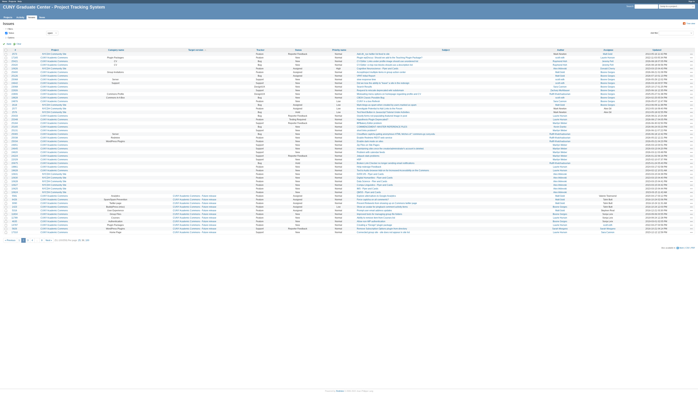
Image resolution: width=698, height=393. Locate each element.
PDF (693, 248)
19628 (14, 170)
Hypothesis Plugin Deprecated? (372, 119)
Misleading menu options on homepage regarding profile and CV (389, 94)
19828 (14, 97)
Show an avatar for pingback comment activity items (382, 207)
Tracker (260, 50)
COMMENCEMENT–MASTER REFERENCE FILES (382, 127)
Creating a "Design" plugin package (374, 225)
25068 (14, 79)
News (42, 17)
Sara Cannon (560, 87)
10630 (14, 177)
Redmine (340, 391)
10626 (14, 68)
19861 (14, 167)
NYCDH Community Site (54, 54)
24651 (14, 145)
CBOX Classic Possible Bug (370, 97)
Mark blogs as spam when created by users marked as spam (386, 105)
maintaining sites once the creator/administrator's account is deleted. (390, 148)
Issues (31, 17)
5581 (14, 196)
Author (560, 50)
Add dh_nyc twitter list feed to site (373, 54)
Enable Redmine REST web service (374, 137)
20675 (14, 163)
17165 (14, 57)
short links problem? (367, 130)
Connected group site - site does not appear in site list (383, 232)
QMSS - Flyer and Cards (369, 192)
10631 (14, 174)
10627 (14, 185)
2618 (14, 105)
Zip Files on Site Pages (368, 145)
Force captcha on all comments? (373, 199)
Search (629, 6)
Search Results (364, 87)
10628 (14, 181)
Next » (49, 240)
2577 (14, 108)
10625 (14, 188)
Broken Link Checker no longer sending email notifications (385, 163)
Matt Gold (607, 54)
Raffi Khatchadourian (559, 94)
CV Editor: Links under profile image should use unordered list (387, 61)
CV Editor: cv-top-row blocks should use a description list (385, 65)
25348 (14, 119)
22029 (14, 159)
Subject (446, 50)
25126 (14, 76)
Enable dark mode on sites (370, 141)
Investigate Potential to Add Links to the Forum (379, 108)
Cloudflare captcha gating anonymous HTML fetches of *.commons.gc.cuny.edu (396, 134)
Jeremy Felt (607, 61)
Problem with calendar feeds (371, 152)
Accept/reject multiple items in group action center (381, 72)
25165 (14, 127)
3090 (14, 203)
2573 (14, 54)
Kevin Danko (560, 127)
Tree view (690, 23)
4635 (14, 221)
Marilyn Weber (560, 123)
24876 (14, 101)
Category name (116, 50)
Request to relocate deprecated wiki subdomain (380, 90)
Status (11, 33)
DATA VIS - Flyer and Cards (370, 174)
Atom (681, 248)
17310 (14, 232)
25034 (14, 141)
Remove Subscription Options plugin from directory (382, 228)
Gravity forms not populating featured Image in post (382, 116)
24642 (14, 83)
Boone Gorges (608, 72)
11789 (14, 218)
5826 (14, 228)
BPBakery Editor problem (369, 123)
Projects (12, 1)
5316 (14, 210)
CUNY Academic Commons (54, 57)
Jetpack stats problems (368, 156)
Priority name (339, 50)
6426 (14, 199)
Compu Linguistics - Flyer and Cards (375, 185)
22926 (14, 90)
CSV (687, 248)
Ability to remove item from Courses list (376, 218)
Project (55, 50)
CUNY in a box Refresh (368, 101)
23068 (14, 87)
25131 (14, 130)
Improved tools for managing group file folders (379, 214)
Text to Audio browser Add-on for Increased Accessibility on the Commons (393, 170)
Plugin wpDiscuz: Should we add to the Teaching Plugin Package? (389, 57)
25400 (14, 72)
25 (79, 240)
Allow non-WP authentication (371, 221)
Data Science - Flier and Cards (372, 181)
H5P (359, 159)
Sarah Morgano (560, 228)
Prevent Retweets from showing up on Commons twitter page (387, 203)
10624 (14, 192)
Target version (195, 50)
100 (87, 240)
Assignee (608, 50)
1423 (14, 207)
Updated (657, 50)
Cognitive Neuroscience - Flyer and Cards (377, 68)
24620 (14, 152)
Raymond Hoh (560, 61)
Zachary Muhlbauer (560, 90)
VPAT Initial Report (366, 76)
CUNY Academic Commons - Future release (194, 196)
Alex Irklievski (560, 68)
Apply (9, 44)
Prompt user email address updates (374, 210)
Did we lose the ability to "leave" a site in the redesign (383, 83)
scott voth (560, 57)
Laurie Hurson (608, 57)
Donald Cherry (607, 68)
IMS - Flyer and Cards (367, 188)
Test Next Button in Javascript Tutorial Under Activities (383, 112)
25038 (14, 137)
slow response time (366, 79)
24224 (14, 156)
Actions (691, 54)
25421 (14, 61)
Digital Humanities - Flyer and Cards (375, 177)
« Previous (10, 240)
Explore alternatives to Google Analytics (376, 196)
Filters (10, 29)
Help (20, 1)
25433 (14, 116)
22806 (14, 94)
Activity (20, 17)
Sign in (692, 1)
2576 (14, 112)
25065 (14, 134)
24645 (14, 148)
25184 (14, 123)
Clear (19, 44)
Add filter (654, 33)
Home (4, 1)
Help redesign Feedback (369, 167)
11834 (14, 214)
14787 (14, 225)
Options (11, 38)
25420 (14, 65)
